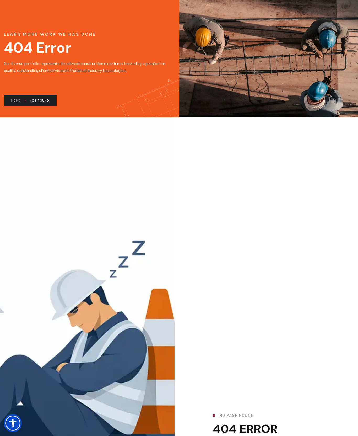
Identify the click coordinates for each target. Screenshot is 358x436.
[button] (12, 423)
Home (16, 100)
